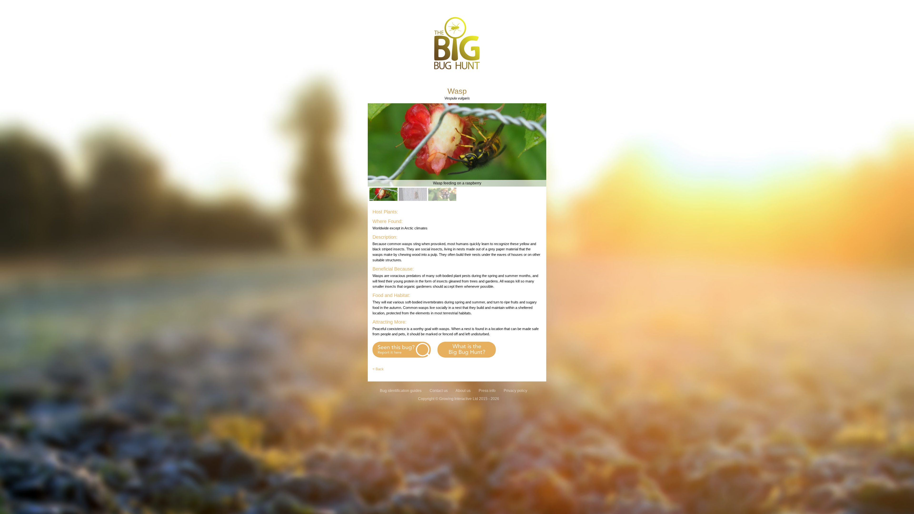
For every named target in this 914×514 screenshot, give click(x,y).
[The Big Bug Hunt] (457, 69)
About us (463, 391)
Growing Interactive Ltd (458, 399)
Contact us (439, 391)
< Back (378, 369)
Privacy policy (515, 391)
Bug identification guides (401, 391)
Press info (487, 391)
